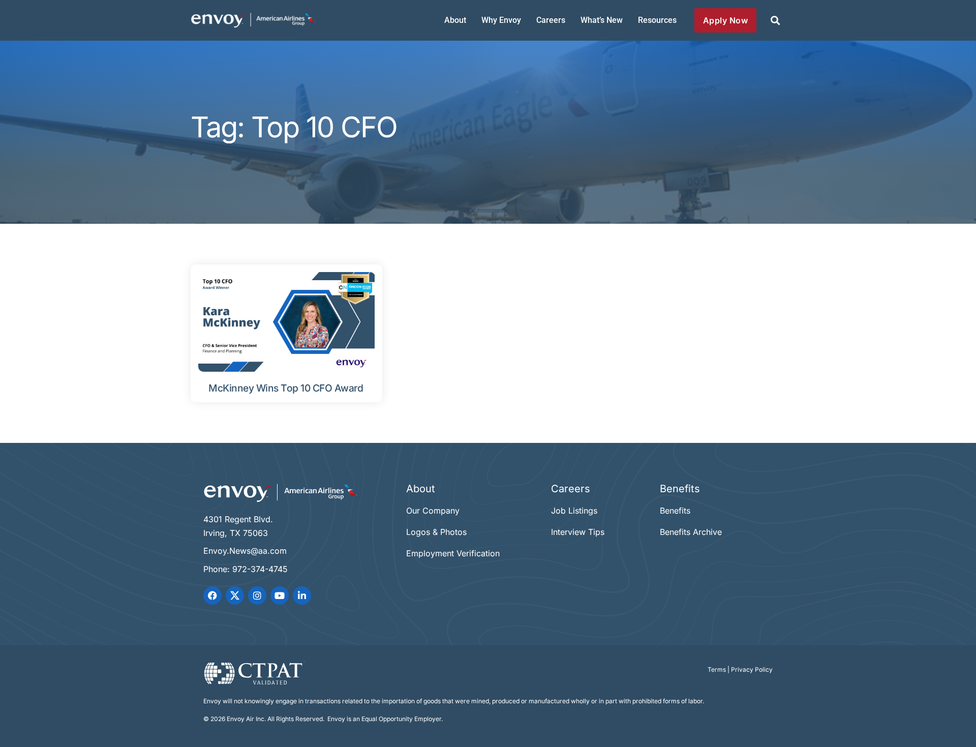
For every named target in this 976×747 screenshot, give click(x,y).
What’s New (602, 20)
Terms (717, 669)
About (455, 20)
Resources (657, 20)
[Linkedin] (302, 595)
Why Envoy (501, 20)
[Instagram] (257, 595)
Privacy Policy (752, 669)
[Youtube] (279, 595)
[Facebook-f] (212, 595)
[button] (775, 20)
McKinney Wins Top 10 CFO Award (285, 388)
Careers (550, 20)
